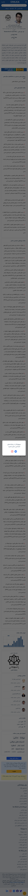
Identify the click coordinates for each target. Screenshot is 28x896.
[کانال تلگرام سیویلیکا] (15, 451)
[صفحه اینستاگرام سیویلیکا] (12, 451)
